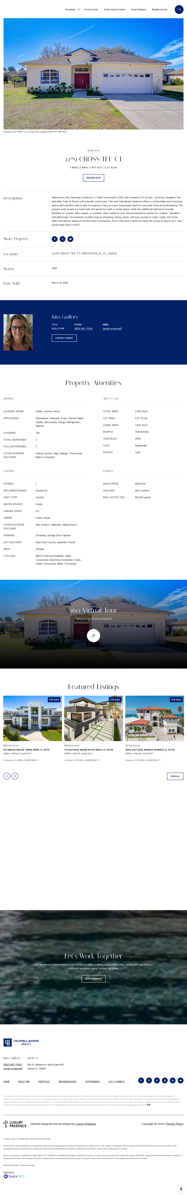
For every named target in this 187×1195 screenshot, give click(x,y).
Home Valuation (138, 9)
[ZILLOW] (165, 1080)
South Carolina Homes (114, 9)
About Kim (24, 1081)
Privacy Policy (174, 1123)
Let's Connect (117, 1081)
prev (7, 776)
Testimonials (92, 1081)
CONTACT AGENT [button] (64, 338)
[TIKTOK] (157, 1080)
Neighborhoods (159, 9)
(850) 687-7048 (83, 328)
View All (175, 776)
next (14, 776)
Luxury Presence (86, 1123)
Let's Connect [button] (93, 978)
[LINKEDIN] (173, 1080)
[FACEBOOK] (149, 1080)
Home (6, 1081)
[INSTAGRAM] (141, 1080)
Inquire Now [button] (93, 178)
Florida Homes (91, 9)
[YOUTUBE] (180, 1080)
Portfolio (44, 1081)
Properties (70, 9)
